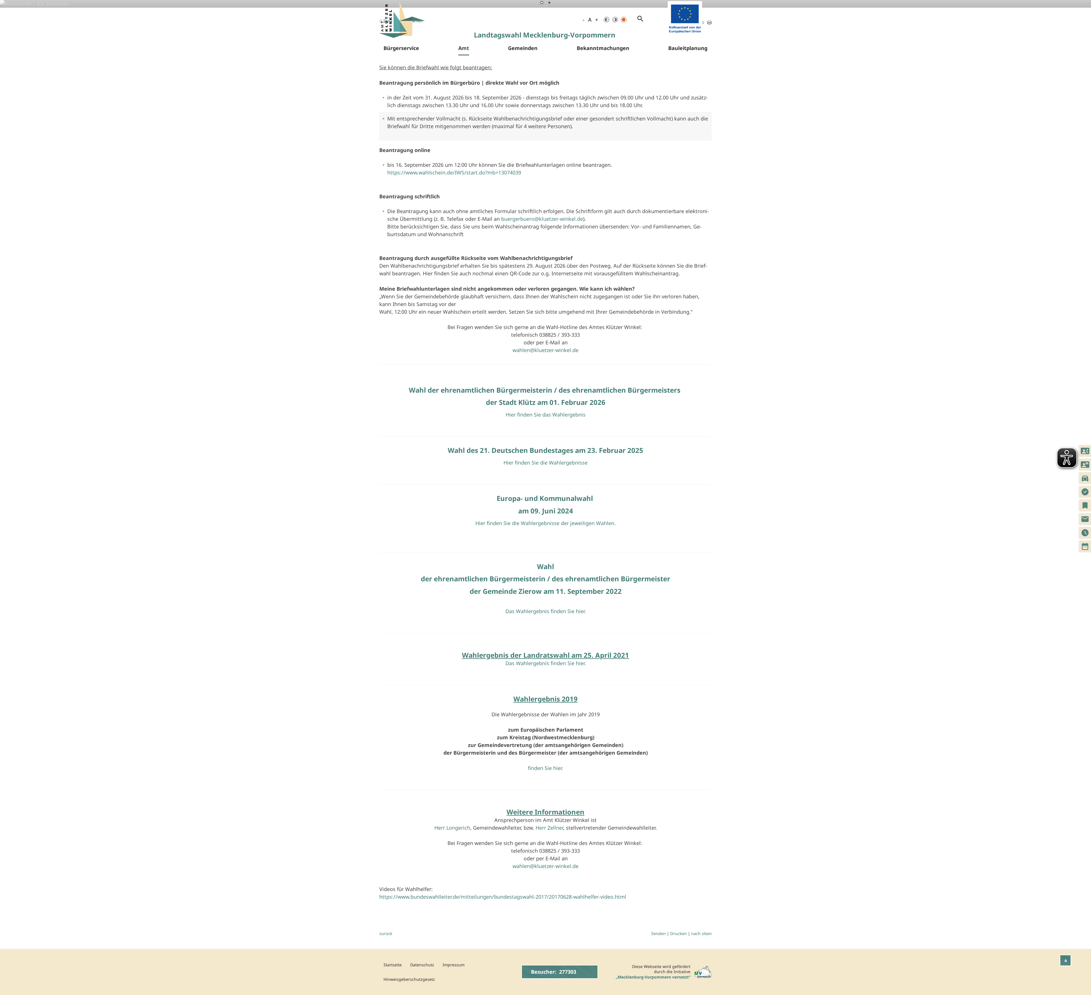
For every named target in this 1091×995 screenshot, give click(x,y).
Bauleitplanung (687, 48)
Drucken (678, 933)
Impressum (454, 964)
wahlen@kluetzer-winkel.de (545, 350)
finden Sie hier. (545, 768)
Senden (658, 933)
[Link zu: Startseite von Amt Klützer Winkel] (402, 19)
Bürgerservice (401, 48)
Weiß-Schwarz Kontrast (615, 19)
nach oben (701, 933)
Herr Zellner (549, 827)
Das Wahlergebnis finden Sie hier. (545, 611)
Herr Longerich (452, 827)
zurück (385, 933)
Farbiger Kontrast (623, 19)
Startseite (393, 964)
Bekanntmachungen (603, 48)
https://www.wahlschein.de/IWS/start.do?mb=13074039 (454, 172)
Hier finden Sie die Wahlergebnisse (545, 462)
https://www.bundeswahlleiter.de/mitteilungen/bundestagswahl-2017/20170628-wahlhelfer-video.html (502, 896)
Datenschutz (422, 964)
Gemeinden (523, 48)
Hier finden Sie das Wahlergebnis (546, 414)
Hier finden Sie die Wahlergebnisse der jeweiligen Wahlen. (545, 523)
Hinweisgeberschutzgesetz (409, 979)
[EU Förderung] (685, 34)
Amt (463, 48)
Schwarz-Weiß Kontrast (606, 19)
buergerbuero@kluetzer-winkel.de (542, 218)
